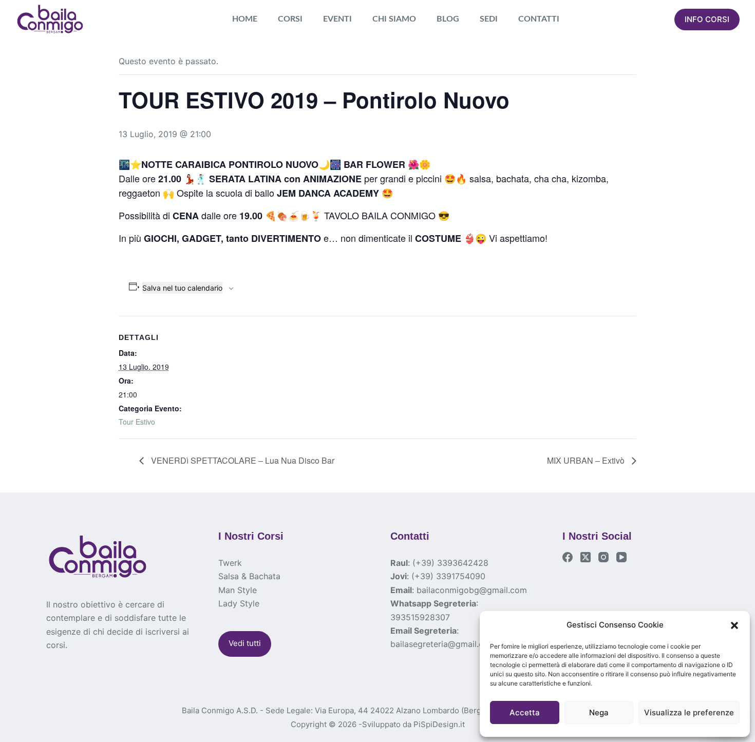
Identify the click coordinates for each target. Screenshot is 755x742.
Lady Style (238, 603)
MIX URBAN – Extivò (587, 460)
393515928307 (420, 617)
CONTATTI (538, 19)
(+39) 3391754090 (448, 576)
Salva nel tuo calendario (182, 287)
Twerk (230, 563)
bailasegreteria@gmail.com (443, 644)
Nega (599, 712)
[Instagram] (603, 557)
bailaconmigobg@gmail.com (472, 590)
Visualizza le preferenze (689, 712)
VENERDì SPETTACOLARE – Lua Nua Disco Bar (241, 460)
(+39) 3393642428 (450, 563)
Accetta (524, 712)
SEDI (489, 19)
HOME (244, 19)
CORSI (290, 19)
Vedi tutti (245, 643)
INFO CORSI (707, 19)
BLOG (448, 19)
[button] (734, 625)
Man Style (237, 590)
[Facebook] (567, 557)
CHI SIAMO (394, 19)
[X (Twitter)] (585, 557)
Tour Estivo (137, 421)
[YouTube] (621, 557)
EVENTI (337, 19)
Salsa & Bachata (249, 576)
